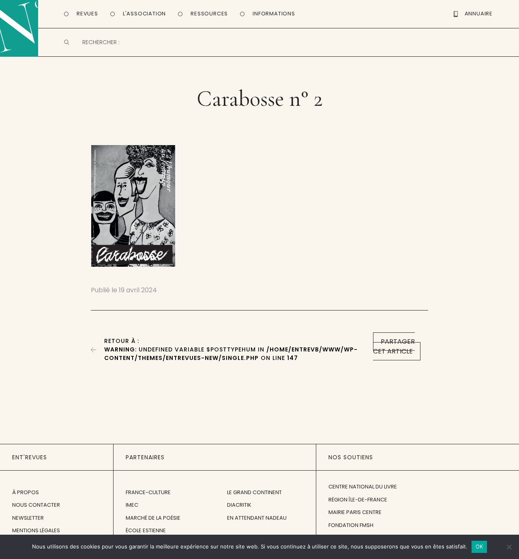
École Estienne (146, 530)
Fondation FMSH (350, 525)
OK (479, 546)
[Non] (509, 547)
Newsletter (28, 518)
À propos (25, 492)
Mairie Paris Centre (355, 512)
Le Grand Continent (254, 492)
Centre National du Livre (362, 486)
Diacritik (239, 505)
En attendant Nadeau (257, 518)
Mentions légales (36, 530)
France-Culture (148, 492)
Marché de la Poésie (153, 518)
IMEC (132, 505)
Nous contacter (36, 505)
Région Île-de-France (357, 499)
